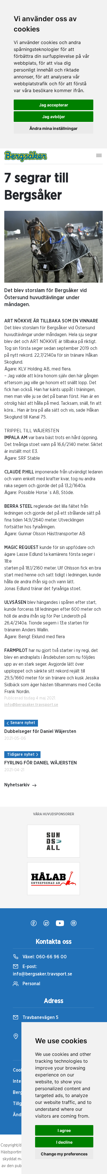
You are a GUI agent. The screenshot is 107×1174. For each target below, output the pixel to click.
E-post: (42, 970)
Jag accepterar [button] (53, 104)
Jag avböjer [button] (53, 116)
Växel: (44, 957)
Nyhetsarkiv (17, 785)
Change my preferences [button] (64, 1153)
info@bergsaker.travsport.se (31, 705)
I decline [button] (64, 1142)
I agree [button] (64, 1130)
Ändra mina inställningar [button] (53, 128)
